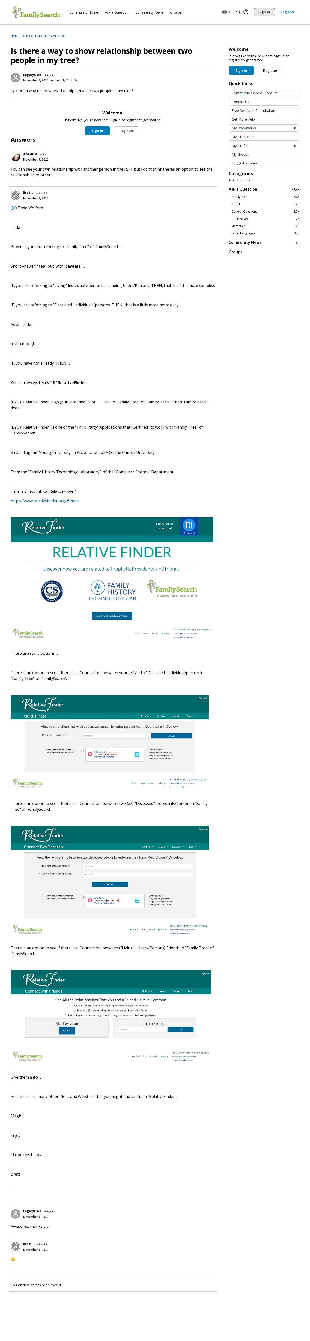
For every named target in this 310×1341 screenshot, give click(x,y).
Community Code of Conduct (255, 93)
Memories (265, 226)
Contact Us (240, 101)
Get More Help (243, 119)
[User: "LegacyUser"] (15, 77)
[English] (36, 12)
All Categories (239, 180)
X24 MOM (30, 154)
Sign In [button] (97, 130)
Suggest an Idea (244, 163)
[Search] (238, 12)
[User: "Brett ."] (15, 195)
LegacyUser (32, 75)
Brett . (28, 192)
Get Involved (265, 219)
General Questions (265, 211)
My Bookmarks (264, 128)
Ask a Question (264, 189)
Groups (235, 251)
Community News (264, 242)
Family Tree (265, 197)
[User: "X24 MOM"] (15, 156)
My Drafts (264, 145)
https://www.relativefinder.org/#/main (45, 501)
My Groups (240, 154)
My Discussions (244, 136)
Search (265, 204)
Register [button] (126, 130)
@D (14, 208)
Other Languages (265, 233)
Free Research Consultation (253, 110)
